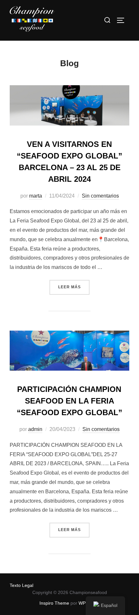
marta (35, 196)
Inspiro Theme (54, 603)
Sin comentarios (100, 196)
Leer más (74, 284)
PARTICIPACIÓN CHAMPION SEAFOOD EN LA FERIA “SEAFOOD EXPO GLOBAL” (69, 401)
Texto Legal (21, 585)
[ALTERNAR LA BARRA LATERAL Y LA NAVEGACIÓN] (122, 20)
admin (35, 429)
